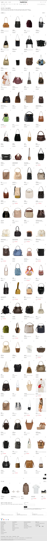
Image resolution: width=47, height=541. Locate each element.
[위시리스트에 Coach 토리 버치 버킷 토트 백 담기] (22, 360)
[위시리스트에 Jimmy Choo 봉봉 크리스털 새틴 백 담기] (34, 244)
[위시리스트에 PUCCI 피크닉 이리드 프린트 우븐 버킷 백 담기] (34, 264)
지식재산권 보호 (14, 536)
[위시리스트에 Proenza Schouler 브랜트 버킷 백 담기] (22, 35)
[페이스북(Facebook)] (39, 526)
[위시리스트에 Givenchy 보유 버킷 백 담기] (10, 130)
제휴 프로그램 (25, 523)
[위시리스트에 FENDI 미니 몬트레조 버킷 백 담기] (34, 168)
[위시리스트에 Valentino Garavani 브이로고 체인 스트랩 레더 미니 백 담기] (10, 225)
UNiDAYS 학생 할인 (26, 525)
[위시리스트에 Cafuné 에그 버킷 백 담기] (10, 244)
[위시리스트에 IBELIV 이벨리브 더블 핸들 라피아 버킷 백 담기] (45, 341)
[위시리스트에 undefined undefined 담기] (9, 483)
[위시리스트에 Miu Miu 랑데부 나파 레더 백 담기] (45, 130)
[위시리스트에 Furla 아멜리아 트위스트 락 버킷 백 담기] (10, 168)
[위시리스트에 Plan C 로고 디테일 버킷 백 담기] (34, 437)
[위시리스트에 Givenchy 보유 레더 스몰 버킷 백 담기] (45, 35)
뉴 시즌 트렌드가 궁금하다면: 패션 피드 (40, 523)
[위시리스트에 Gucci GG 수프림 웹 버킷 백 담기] (45, 456)
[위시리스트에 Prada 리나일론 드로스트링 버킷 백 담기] (34, 16)
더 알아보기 (29, 10)
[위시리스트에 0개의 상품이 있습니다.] (44, 2)
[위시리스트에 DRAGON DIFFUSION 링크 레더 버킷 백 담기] (10, 283)
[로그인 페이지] (42, 2)
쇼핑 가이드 (2, 531)
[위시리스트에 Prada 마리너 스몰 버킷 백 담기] (22, 399)
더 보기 (45, 481)
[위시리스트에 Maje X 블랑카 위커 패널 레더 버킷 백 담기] (34, 283)
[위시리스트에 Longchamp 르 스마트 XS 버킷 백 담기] (45, 16)
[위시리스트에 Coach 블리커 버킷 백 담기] (22, 456)
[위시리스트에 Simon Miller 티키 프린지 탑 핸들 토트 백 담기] (10, 110)
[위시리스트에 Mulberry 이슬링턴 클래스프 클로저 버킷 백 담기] (34, 321)
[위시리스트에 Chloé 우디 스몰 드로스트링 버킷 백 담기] (10, 72)
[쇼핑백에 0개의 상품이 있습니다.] (45, 2)
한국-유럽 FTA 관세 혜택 (4, 532)
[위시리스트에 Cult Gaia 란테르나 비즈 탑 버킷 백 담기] (10, 418)
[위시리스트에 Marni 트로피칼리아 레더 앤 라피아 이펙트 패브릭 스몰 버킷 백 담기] (45, 437)
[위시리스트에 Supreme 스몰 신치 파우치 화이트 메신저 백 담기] (34, 341)
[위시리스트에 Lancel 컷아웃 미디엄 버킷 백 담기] (45, 399)
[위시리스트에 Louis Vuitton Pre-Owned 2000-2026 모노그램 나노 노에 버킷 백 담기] (34, 225)
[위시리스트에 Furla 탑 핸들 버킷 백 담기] (10, 399)
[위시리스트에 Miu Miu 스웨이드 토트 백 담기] (22, 91)
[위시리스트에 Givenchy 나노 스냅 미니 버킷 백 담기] (34, 399)
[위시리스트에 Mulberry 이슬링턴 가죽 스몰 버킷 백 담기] (34, 110)
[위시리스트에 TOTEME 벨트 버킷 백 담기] (22, 130)
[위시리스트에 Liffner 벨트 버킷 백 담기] (34, 130)
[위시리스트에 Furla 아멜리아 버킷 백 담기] (45, 321)
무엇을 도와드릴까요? (3, 523)
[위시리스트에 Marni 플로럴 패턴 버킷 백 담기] (45, 264)
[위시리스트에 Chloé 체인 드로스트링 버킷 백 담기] (45, 302)
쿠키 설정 (18, 536)
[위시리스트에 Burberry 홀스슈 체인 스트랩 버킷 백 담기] (45, 379)
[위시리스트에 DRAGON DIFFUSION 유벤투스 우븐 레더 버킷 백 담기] (22, 225)
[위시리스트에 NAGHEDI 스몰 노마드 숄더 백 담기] (45, 148)
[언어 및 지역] (41, 2)
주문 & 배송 (2, 525)
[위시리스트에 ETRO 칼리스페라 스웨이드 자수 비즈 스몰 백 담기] (10, 35)
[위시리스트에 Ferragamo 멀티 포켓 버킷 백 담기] (10, 379)
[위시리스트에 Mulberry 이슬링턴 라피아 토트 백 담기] (34, 206)
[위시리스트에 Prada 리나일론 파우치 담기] (10, 321)
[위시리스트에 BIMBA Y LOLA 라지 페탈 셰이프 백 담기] (10, 302)
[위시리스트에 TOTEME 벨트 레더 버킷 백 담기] (22, 16)
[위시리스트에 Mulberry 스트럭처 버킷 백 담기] (34, 187)
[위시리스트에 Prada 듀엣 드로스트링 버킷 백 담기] (22, 437)
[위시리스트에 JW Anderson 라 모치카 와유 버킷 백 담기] (45, 54)
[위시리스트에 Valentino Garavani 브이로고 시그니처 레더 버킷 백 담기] (10, 91)
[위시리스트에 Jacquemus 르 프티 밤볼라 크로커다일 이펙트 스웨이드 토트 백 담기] (34, 379)
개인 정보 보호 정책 (35, 508)
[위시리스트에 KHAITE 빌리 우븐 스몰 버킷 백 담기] (22, 187)
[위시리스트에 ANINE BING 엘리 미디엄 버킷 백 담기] (22, 341)
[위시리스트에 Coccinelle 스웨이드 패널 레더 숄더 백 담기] (22, 72)
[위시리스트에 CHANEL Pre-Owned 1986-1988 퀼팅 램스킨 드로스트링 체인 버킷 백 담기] (34, 302)
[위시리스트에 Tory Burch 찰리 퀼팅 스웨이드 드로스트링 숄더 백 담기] (10, 16)
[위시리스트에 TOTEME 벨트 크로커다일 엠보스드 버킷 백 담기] (45, 187)
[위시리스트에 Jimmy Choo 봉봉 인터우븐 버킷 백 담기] (22, 168)
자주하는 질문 (2, 524)
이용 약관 (7, 536)
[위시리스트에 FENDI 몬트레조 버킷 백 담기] (22, 264)
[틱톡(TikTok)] (38, 526)
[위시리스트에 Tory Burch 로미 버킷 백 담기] (22, 244)
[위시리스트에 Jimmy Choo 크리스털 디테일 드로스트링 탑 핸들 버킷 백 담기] (34, 35)
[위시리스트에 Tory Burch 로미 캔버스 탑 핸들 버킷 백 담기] (45, 168)
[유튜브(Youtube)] (41, 526)
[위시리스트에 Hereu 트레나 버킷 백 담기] (10, 437)
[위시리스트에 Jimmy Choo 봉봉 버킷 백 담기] (10, 206)
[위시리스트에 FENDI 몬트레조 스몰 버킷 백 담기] (45, 72)
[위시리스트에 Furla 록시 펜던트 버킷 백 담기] (34, 91)
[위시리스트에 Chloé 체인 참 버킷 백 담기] (10, 360)
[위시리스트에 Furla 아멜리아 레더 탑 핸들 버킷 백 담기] (22, 206)
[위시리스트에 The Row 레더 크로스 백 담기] (22, 54)
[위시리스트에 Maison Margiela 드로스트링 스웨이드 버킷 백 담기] (34, 148)
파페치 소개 (13, 523)
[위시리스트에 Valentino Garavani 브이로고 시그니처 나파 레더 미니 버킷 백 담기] (45, 225)
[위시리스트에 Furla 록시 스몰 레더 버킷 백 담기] (45, 244)
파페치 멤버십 (25, 524)
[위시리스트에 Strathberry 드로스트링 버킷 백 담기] (10, 148)
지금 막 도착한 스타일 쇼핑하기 (25, 0)
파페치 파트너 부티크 (14, 524)
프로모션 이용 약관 (3, 530)
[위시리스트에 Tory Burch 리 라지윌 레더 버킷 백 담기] (45, 110)
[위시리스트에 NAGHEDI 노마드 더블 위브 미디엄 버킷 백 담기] (10, 54)
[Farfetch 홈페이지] (23, 2)
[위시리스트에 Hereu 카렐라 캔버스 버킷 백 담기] (10, 264)
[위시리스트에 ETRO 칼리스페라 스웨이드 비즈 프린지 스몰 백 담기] (34, 360)
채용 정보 (13, 525)
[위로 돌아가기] (45, 474)
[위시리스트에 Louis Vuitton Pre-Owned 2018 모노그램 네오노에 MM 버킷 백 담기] (45, 206)
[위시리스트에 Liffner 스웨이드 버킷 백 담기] (34, 54)
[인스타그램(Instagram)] (36, 526)
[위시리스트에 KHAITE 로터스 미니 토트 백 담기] (22, 321)
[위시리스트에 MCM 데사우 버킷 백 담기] (34, 456)
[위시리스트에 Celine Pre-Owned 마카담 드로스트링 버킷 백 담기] (45, 418)
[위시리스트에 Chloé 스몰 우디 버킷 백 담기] (22, 379)
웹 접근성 (10, 536)
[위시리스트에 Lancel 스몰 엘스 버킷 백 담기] (22, 283)
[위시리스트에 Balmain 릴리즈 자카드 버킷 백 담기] (34, 72)
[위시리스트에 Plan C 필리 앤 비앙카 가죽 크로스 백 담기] (22, 110)
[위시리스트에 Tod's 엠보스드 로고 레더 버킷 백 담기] (34, 418)
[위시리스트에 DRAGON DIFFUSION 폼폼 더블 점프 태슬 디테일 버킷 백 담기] (45, 91)
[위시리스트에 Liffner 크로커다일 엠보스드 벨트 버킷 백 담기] (45, 283)
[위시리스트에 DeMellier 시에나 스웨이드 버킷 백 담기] (10, 187)
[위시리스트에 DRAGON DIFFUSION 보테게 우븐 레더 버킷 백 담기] (22, 148)
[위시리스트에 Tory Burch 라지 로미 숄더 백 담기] (10, 456)
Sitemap (13, 530)
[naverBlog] (43, 526)
